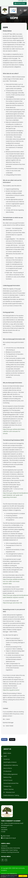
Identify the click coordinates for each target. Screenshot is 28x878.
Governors (7, 759)
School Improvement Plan (11, 783)
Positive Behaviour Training (11, 795)
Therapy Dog (7, 786)
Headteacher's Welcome (11, 765)
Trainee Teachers (9, 789)
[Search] (20, 10)
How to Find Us (8, 768)
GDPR (5, 756)
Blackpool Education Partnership (10, 848)
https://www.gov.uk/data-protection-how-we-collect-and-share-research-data (14, 581)
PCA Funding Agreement (11, 774)
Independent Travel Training (9, 850)
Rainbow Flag (7, 777)
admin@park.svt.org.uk (9, 838)
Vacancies (4, 846)
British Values (7, 753)
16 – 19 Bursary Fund (9, 792)
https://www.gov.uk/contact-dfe (12, 603)
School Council (8, 780)
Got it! (23, 875)
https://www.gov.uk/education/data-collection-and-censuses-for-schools (14, 431)
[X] (6, 860)
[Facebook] (2, 860)
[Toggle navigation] (25, 10)
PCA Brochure (7, 771)
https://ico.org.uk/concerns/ (11, 690)
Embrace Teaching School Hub (10, 852)
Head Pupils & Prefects (10, 762)
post (12, 739)
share (5, 739)
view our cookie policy (10, 876)
